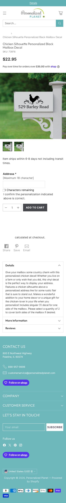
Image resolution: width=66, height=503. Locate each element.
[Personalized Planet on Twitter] (10, 445)
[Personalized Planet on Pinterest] (15, 445)
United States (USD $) (20, 471)
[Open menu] (4, 13)
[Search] (59, 23)
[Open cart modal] (60, 13)
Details (33, 3)
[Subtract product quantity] (6, 207)
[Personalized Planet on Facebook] (4, 445)
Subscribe (54, 427)
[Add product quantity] (18, 207)
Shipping (8, 237)
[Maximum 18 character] (18, 176)
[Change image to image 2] (19, 146)
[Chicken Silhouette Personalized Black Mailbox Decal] (33, 106)
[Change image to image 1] (7, 146)
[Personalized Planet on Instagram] (21, 445)
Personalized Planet (37, 477)
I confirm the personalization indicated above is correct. (28, 196)
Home (6, 33)
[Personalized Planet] (33, 13)
